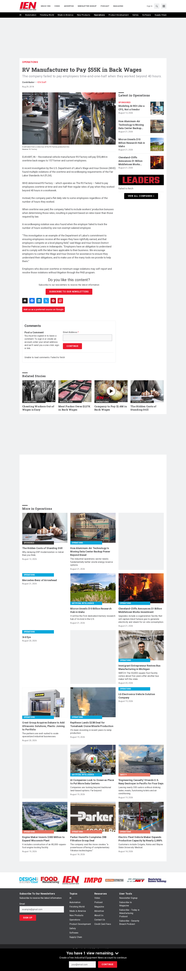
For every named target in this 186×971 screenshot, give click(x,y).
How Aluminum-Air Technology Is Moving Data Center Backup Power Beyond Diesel (131, 125)
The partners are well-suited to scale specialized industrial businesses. (40, 735)
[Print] (25, 300)
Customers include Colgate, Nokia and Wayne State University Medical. (140, 846)
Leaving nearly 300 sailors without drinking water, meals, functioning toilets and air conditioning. (139, 790)
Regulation (66, 402)
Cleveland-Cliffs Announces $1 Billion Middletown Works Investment (130, 161)
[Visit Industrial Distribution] (114, 880)
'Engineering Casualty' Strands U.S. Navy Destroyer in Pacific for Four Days (141, 782)
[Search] (156, 6)
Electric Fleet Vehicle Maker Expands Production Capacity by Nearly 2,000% (140, 839)
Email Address (71, 332)
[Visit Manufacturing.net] (135, 880)
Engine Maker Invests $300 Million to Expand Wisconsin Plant (43, 839)
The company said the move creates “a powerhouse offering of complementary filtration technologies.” (89, 847)
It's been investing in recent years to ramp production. (91, 731)
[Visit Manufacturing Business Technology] (157, 880)
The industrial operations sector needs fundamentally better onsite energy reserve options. (91, 562)
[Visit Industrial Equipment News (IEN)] (70, 880)
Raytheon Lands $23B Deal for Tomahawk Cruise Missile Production (91, 724)
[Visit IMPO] (93, 880)
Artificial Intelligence (83, 603)
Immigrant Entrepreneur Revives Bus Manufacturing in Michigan (139, 667)
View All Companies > (141, 196)
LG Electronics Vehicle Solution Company (136, 696)
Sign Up (27, 917)
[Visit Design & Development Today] (28, 880)
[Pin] (53, 300)
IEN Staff (41, 82)
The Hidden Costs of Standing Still (143, 408)
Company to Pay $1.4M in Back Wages (110, 408)
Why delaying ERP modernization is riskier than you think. (43, 553)
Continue (107, 964)
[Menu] (164, 6)
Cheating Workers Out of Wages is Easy (38, 408)
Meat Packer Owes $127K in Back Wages (74, 408)
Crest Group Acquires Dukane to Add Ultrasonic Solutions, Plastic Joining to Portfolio (43, 726)
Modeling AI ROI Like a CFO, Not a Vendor (131, 107)
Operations (30, 62)
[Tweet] (46, 300)
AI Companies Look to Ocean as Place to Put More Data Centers (92, 782)
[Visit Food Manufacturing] (50, 880)
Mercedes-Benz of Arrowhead (39, 580)
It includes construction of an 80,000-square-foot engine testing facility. (44, 846)
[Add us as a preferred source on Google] (60, 300)
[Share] (32, 300)
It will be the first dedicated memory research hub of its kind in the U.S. (92, 617)
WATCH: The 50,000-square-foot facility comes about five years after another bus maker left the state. (138, 676)
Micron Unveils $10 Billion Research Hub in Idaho (131, 143)
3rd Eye (26, 637)
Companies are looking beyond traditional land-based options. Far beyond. (90, 789)
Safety (123, 775)
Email (22, 904)
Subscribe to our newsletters (69, 291)
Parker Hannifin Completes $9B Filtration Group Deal (88, 839)
